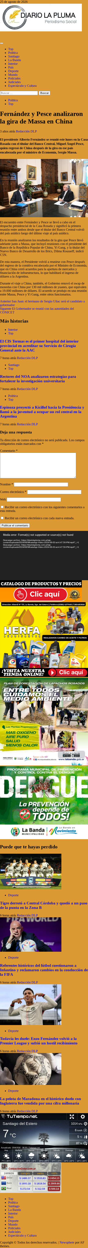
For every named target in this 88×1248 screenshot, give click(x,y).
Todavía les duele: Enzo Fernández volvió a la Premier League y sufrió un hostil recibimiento (39, 1040)
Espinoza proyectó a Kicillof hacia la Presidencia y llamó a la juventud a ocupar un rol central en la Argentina (42, 411)
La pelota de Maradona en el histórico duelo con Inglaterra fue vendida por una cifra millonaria (40, 1101)
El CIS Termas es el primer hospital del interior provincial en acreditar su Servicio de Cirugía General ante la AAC (39, 345)
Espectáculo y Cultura (22, 85)
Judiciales (14, 82)
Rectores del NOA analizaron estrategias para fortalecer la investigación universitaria (38, 378)
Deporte (13, 71)
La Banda (14, 60)
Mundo (13, 74)
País (11, 67)
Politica (13, 52)
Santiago (13, 56)
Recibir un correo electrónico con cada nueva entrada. (39, 518)
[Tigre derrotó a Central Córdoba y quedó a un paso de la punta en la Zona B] (30, 888)
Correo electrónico (13, 492)
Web (3, 499)
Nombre (6, 484)
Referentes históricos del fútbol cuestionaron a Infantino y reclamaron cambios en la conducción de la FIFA (44, 970)
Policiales (14, 78)
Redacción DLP (26, 131)
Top (10, 49)
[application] (44, 555)
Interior (13, 63)
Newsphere (67, 1242)
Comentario (9, 450)
